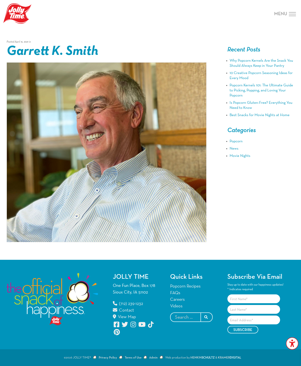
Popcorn (236, 141)
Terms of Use (133, 357)
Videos (176, 306)
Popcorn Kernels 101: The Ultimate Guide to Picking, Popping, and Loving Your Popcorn (261, 90)
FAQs (175, 293)
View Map (126, 317)
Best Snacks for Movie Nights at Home (260, 115)
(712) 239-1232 (130, 303)
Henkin (202, 357)
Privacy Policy (108, 357)
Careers (177, 299)
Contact (126, 310)
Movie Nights (240, 156)
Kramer (229, 357)
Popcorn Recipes (185, 286)
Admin (153, 357)
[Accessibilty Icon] (292, 343)
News (234, 148)
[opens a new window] (117, 324)
